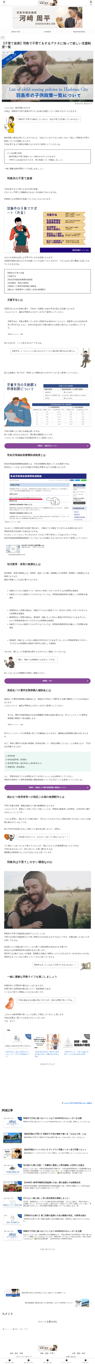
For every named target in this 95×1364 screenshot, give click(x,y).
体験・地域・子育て (47, 1353)
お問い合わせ (71, 1357)
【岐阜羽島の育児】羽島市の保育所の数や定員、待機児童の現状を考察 (47, 1054)
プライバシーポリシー (24, 1357)
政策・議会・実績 (16, 1353)
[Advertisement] (47, 1082)
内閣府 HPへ (47, 681)
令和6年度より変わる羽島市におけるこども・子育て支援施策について (17, 1054)
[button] (88, 705)
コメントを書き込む (47, 1321)
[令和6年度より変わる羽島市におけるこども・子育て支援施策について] (17, 1041)
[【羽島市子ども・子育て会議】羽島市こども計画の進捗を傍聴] (76, 1041)
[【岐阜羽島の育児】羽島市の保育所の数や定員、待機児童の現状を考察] (46, 1041)
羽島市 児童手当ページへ (47, 446)
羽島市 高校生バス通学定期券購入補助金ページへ (47, 787)
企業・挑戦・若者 (78, 1353)
